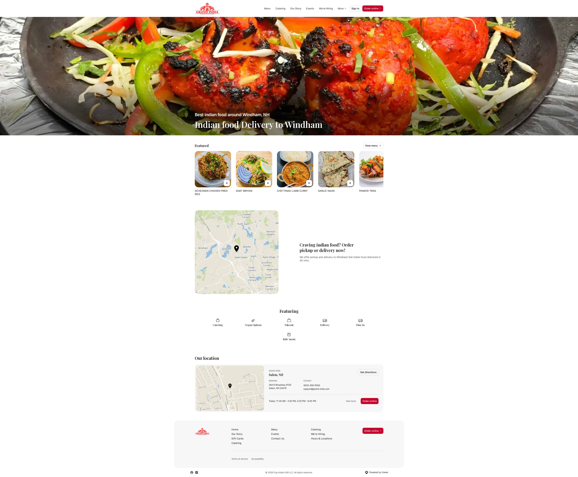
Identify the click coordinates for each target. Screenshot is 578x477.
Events (310, 8)
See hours (351, 401)
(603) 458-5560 (311, 385)
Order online (370, 401)
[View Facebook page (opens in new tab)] (192, 472)
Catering (280, 8)
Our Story (295, 8)
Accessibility (257, 459)
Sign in (355, 8)
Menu (267, 8)
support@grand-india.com (316, 389)
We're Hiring (326, 8)
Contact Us (277, 438)
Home (235, 429)
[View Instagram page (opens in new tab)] (196, 472)
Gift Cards (237, 438)
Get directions (368, 372)
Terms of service (240, 459)
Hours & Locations (321, 438)
